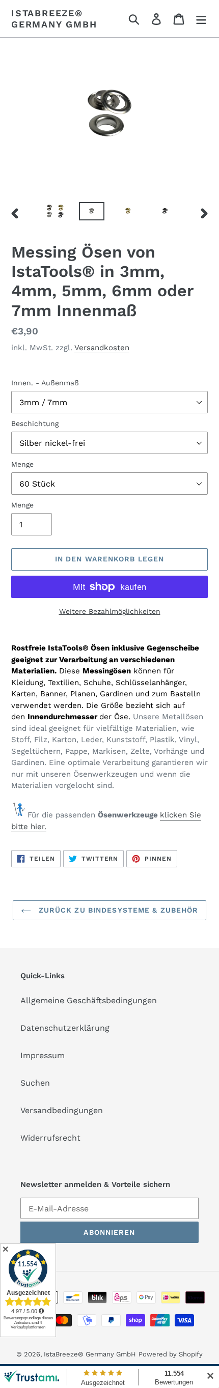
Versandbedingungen (61, 1110)
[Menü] (201, 18)
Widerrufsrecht (50, 1138)
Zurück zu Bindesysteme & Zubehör (117, 910)
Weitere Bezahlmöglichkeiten (109, 611)
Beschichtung (35, 423)
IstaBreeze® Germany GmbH (54, 19)
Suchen (35, 1083)
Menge (22, 464)
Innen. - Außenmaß (45, 383)
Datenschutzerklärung (65, 1028)
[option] (55, 213)
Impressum (42, 1055)
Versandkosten (101, 347)
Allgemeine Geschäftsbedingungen (88, 1000)
